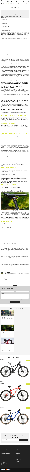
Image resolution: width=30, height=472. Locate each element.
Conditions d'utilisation (4, 457)
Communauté (18, 3)
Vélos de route (18, 449)
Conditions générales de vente (5, 453)
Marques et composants (14, 282)
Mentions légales (3, 452)
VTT (18, 282)
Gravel (16, 452)
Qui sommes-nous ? (4, 449)
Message (2, 293)
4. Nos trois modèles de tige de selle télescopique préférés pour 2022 (11, 16)
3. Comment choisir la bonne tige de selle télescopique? (9, 15)
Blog (26, 3)
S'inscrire (23, 439)
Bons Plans (7, 3)
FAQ (28, 3)
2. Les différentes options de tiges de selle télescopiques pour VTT (10, 14)
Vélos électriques (18, 453)
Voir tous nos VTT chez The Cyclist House (7, 262)
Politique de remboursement (5, 454)
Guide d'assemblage (19, 457)
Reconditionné (12, 3)
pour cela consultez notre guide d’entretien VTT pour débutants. (18, 83)
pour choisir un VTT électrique (18, 71)
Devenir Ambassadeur (19, 454)
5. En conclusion (3, 17)
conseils (12, 71)
